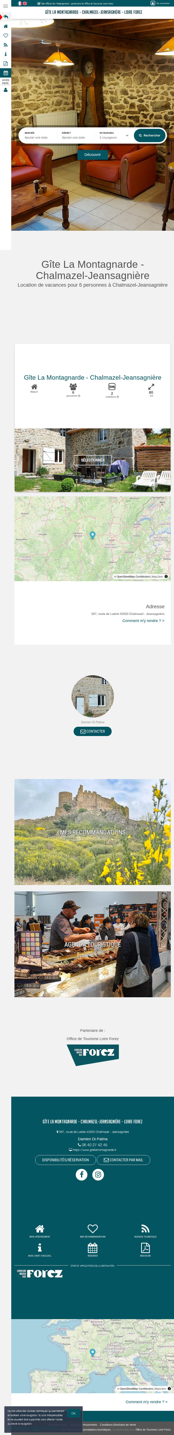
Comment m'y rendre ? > (143, 621)
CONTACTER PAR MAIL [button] (126, 1160)
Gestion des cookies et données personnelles (32, 1427)
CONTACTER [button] (95, 731)
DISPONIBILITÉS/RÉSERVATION (65, 1160)
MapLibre (157, 576)
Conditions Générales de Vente (118, 1424)
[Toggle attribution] (166, 576)
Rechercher (151, 135)
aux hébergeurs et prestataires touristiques (86, 1429)
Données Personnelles (84, 1424)
